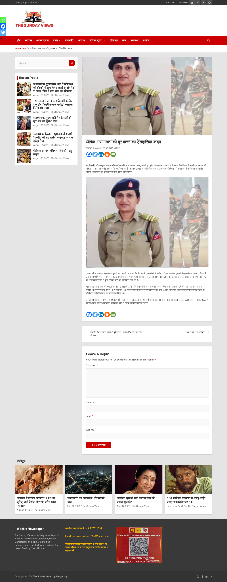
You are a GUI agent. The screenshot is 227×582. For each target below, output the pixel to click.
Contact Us (183, 2)
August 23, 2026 (41, 158)
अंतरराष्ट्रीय (42, 40)
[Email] (113, 154)
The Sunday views (42, 576)
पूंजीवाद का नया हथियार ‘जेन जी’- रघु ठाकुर (52, 152)
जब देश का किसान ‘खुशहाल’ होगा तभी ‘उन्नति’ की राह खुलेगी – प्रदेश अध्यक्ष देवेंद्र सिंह (53, 137)
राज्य (55, 40)
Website (90, 429)
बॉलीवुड (21, 461)
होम (18, 40)
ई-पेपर (146, 40)
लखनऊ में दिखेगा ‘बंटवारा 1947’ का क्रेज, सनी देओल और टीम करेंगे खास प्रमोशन (36, 501)
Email (89, 416)
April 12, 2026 (123, 506)
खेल (124, 40)
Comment (92, 365)
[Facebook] (89, 154)
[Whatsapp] (3, 20)
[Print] (107, 154)
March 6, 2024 (93, 148)
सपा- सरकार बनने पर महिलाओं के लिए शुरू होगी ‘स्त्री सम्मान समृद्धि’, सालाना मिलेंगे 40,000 (53, 104)
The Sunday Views (111, 148)
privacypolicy (60, 576)
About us (170, 2)
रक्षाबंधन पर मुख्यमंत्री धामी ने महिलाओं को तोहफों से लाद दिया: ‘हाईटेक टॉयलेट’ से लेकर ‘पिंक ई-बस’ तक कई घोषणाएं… (54, 87)
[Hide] (1, 38)
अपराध (81, 40)
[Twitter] (95, 154)
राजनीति (69, 40)
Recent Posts (28, 78)
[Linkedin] (101, 154)
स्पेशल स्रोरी (96, 40)
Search (72, 63)
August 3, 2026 (24, 510)
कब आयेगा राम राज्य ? (196, 332)
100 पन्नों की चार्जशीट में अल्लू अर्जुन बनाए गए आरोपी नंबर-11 (186, 500)
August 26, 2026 (41, 112)
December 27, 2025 (176, 506)
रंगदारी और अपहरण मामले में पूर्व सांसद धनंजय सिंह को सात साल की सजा (116, 334)
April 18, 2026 (73, 506)
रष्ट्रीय (28, 40)
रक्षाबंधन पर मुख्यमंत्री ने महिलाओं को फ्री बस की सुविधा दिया (52, 119)
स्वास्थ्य (135, 40)
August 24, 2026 (41, 145)
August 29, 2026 (41, 95)
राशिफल (113, 40)
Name (90, 402)
